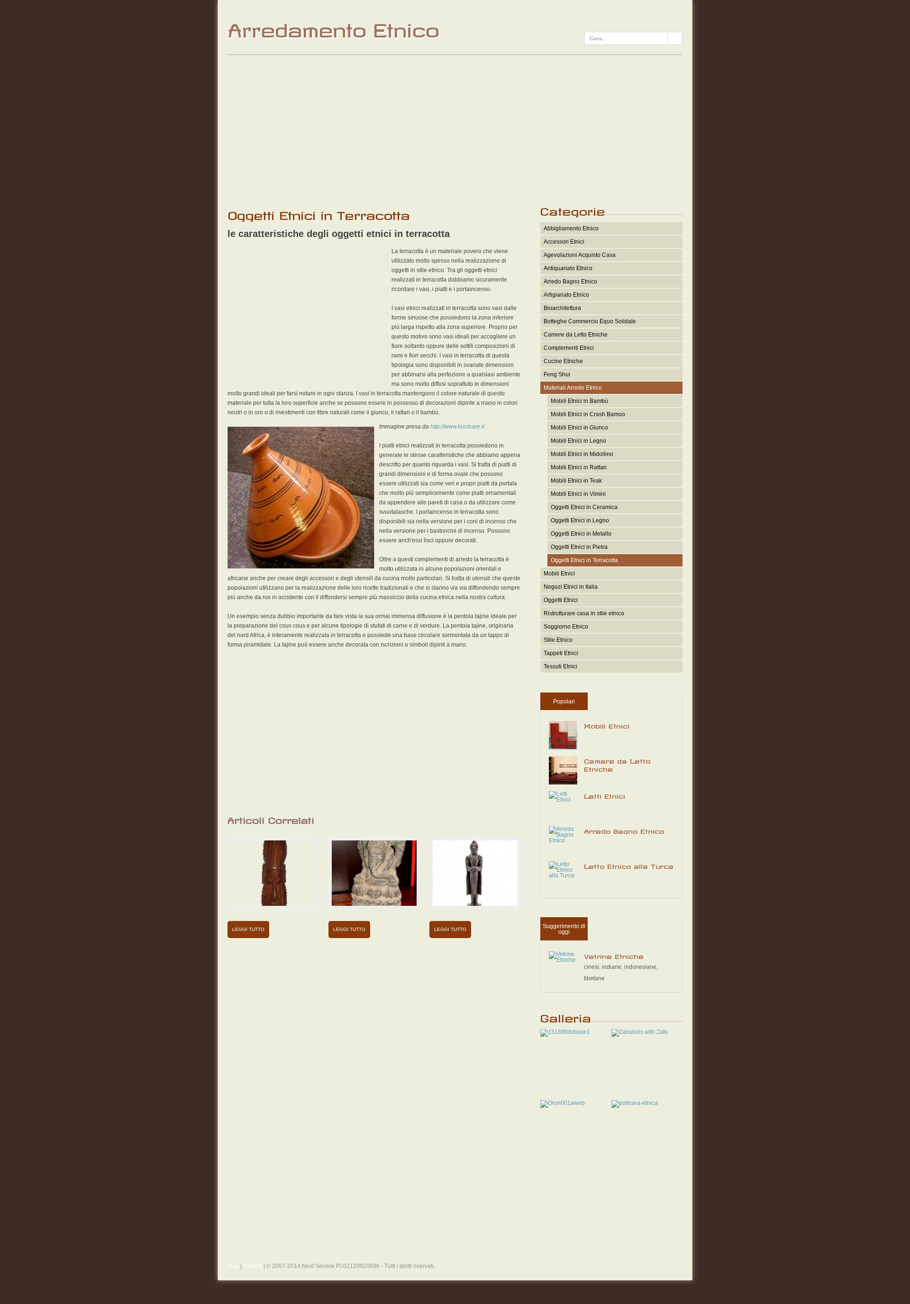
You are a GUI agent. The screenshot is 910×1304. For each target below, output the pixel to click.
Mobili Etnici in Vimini (578, 494)
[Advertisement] (455, 124)
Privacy (252, 1266)
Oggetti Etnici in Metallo (581, 533)
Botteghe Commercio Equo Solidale (590, 321)
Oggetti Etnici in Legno (580, 520)
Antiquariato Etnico (568, 268)
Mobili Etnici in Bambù (579, 401)
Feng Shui (557, 374)
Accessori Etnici (564, 241)
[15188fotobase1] (565, 1032)
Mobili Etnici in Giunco (579, 427)
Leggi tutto (248, 929)
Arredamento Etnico (333, 26)
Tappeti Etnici (561, 653)
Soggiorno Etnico (566, 626)
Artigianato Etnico (566, 295)
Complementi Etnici (569, 348)
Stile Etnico (558, 640)
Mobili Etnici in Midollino (582, 454)
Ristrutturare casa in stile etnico (584, 613)
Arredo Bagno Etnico (570, 281)
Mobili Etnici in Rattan (579, 467)
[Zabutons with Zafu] (639, 1032)
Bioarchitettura (562, 308)
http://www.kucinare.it (457, 426)
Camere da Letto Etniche (576, 334)
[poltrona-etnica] (634, 1103)
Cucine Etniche (563, 361)
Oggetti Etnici (561, 600)
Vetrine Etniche (614, 955)
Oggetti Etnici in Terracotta (584, 560)
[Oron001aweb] (562, 1103)
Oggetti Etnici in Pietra (579, 547)
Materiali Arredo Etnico (573, 387)
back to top (455, 1248)
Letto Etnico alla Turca (628, 865)
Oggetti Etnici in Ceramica (584, 507)
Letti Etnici (604, 795)
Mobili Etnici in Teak (576, 480)
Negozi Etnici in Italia (571, 587)
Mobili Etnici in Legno (578, 441)
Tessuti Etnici (560, 666)
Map (233, 1266)
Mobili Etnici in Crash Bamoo (588, 414)
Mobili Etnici (559, 573)
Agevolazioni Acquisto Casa (580, 255)
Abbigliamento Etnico (571, 228)
